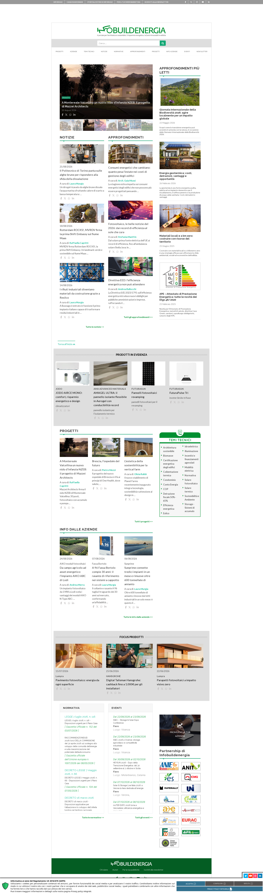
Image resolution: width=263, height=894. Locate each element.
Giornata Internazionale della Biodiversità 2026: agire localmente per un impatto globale (177, 114)
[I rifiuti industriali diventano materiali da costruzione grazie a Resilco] (82, 272)
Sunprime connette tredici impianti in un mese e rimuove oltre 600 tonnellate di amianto (137, 576)
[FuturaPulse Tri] (186, 373)
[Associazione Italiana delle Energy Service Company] (191, 809)
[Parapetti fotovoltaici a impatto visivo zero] (180, 656)
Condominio (169, 479)
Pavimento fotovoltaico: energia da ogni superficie (77, 682)
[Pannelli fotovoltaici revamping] (148, 373)
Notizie (104, 51)
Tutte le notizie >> (95, 326)
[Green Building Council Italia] (169, 842)
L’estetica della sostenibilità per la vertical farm (135, 465)
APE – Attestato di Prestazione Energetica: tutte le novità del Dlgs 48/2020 (178, 296)
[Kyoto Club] (169, 798)
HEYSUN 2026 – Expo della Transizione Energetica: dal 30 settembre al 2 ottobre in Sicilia (127, 765)
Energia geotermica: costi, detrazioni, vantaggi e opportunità (175, 176)
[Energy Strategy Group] (169, 776)
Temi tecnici (89, 51)
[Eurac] (191, 820)
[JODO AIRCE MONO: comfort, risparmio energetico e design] (72, 373)
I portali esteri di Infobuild (100, 2)
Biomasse (168, 455)
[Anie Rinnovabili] (169, 765)
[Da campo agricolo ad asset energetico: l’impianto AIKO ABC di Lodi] (74, 545)
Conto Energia (170, 484)
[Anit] (191, 765)
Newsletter (202, 51)
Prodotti (59, 51)
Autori (115, 870)
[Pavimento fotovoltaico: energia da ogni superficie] (79, 656)
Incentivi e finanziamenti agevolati (191, 459)
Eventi (187, 51)
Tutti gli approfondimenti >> (138, 317)
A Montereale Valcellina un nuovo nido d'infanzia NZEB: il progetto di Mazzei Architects (73, 469)
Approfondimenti (137, 51)
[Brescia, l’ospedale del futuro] (106, 447)
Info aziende (171, 51)
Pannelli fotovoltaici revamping (144, 394)
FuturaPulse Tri (178, 392)
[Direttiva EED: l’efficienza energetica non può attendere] (130, 266)
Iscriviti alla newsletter (156, 2)
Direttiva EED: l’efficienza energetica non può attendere (126, 282)
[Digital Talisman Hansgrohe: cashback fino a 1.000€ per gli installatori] (129, 656)
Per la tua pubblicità (130, 870)
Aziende (73, 51)
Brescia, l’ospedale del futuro (105, 463)
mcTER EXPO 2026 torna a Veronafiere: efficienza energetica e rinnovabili (128, 808)
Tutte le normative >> (93, 817)
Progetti (156, 51)
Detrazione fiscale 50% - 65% (169, 497)
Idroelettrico (191, 446)
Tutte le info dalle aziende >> (138, 617)
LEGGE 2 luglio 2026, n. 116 (80, 716)
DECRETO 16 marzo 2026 (79, 797)
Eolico (166, 513)
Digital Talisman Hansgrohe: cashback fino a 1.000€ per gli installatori (124, 684)
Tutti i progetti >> (144, 521)
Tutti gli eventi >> (144, 817)
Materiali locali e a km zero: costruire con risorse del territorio (176, 238)
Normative (118, 51)
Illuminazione (191, 451)
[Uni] (191, 787)
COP (165, 489)
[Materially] (169, 787)
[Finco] (169, 831)
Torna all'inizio (65, 344)
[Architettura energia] (169, 809)
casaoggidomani (75, 2)
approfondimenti (70, 97)
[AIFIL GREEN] (191, 831)
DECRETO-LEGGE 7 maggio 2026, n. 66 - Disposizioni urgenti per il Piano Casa (81, 781)
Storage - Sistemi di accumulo (190, 508)
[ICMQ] (191, 776)
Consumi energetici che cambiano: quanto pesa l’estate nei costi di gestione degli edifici (129, 171)
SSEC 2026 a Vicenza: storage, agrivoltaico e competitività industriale (126, 743)
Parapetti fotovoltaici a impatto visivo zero (176, 682)
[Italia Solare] (169, 820)
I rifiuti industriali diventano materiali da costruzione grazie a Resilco (80, 293)
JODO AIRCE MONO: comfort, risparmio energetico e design (69, 397)
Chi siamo (104, 870)
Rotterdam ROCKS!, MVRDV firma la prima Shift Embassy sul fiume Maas (81, 234)
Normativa (190, 475)
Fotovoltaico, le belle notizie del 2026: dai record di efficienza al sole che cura (128, 228)
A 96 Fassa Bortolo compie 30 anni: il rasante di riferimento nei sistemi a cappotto (105, 574)
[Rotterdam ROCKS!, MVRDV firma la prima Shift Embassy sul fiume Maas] (82, 213)
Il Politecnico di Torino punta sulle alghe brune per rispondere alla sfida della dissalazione (81, 174)
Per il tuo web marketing (128, 2)
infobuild (57, 2)
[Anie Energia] (191, 798)
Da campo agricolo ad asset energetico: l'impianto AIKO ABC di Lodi (73, 574)
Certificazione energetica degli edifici (170, 464)
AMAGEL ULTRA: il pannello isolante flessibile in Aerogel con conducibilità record (110, 399)
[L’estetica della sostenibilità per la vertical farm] (138, 447)
